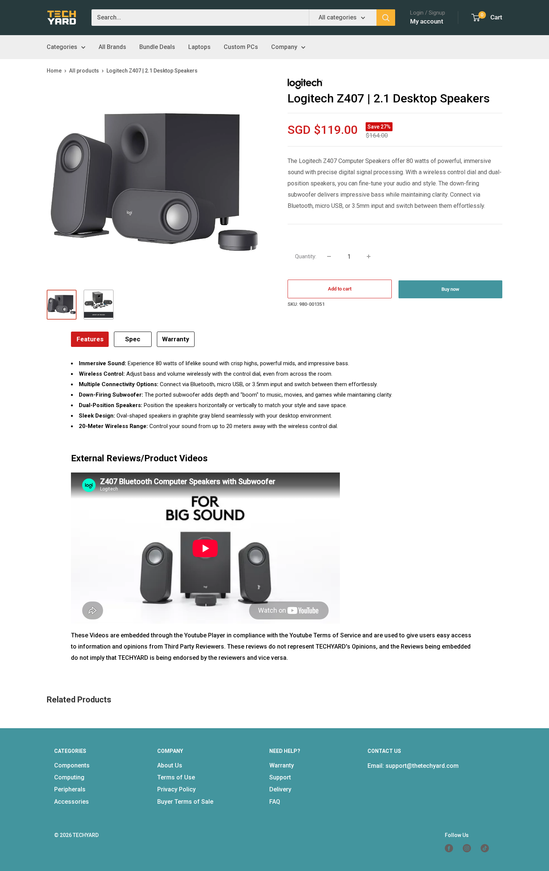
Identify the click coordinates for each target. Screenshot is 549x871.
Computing (69, 777)
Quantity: (305, 256)
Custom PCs (241, 46)
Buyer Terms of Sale (185, 801)
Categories (62, 46)
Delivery (280, 789)
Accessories (71, 801)
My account (426, 21)
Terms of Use (176, 777)
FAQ (274, 801)
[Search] (385, 17)
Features (90, 339)
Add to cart (339, 289)
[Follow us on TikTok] (488, 848)
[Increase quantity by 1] (368, 256)
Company (284, 46)
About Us (169, 765)
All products (84, 71)
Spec (132, 339)
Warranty (175, 339)
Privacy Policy (176, 789)
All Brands (112, 46)
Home (54, 71)
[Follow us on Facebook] (452, 848)
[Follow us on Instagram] (470, 848)
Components (72, 765)
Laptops (199, 46)
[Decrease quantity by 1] (329, 256)
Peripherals (70, 789)
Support (280, 777)
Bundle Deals (157, 46)
